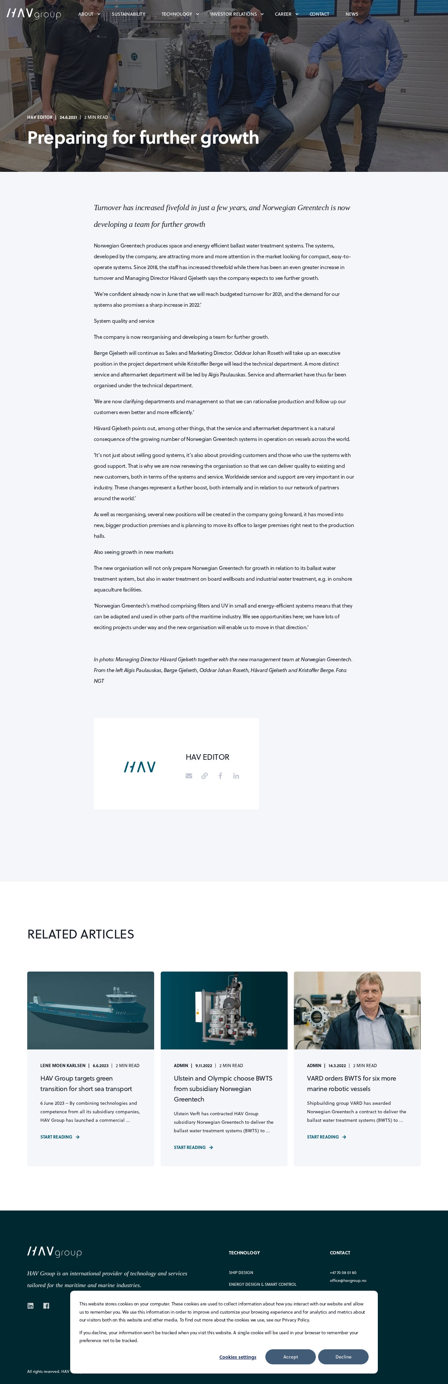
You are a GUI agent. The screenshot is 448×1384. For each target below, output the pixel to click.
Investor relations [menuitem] (233, 14)
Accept (290, 1357)
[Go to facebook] (220, 776)
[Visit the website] (205, 776)
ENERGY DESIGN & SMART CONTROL (262, 1284)
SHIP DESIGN (241, 1272)
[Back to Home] (43, 13)
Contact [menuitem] (319, 14)
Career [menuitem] (283, 14)
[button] (435, 1371)
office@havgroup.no (348, 1280)
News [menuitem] (352, 14)
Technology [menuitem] (177, 14)
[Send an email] (191, 776)
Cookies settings (237, 1357)
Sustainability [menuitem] (128, 14)
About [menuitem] (85, 14)
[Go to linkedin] (233, 776)
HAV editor (39, 117)
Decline (344, 1357)
